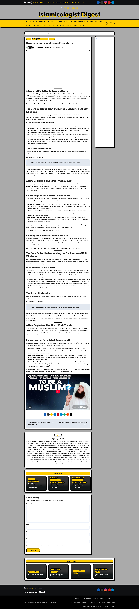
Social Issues (51, 25)
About (76, 25)
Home (35, 21)
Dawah (28, 38)
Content (82, 25)
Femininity (90, 21)
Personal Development (57, 47)
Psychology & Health (78, 477)
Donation (28, 21)
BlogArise (44, 602)
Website (28, 539)
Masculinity (98, 21)
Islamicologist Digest (69, 14)
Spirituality (54, 482)
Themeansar (52, 602)
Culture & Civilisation (79, 570)
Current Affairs (30, 25)
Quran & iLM (32, 479)
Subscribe (69, 25)
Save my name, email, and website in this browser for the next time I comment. (49, 546)
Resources (60, 25)
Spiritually (50, 21)
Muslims (47, 47)
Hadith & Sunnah (55, 569)
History (75, 573)
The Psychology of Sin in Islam (35, 575)
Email (28, 531)
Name (28, 524)
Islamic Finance (41, 25)
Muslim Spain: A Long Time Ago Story (101, 575)
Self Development (43, 38)
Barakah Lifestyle (79, 21)
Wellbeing (42, 21)
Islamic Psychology (34, 571)
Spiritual (52, 38)
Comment (29, 503)
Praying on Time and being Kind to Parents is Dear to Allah (57, 575)
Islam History (68, 21)
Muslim (34, 38)
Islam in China (77, 576)
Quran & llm (58, 21)
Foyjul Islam (39, 47)
